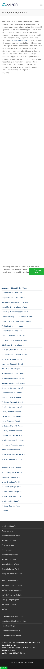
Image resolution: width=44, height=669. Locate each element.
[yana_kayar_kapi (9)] (2, 150)
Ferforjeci (5, 609)
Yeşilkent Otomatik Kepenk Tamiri (15, 350)
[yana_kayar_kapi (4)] (2, 112)
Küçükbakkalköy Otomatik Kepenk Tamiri (17, 317)
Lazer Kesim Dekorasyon (11, 635)
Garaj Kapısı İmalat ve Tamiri (13, 574)
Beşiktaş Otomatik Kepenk (12, 459)
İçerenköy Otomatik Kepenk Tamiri (15, 307)
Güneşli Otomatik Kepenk (11, 369)
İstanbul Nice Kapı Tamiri (11, 467)
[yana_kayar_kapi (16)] (2, 204)
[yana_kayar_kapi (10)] (2, 158)
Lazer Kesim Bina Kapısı (11, 631)
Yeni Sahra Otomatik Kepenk (13, 326)
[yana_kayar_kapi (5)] (2, 120)
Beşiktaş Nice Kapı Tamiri (11, 506)
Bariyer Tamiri (7, 550)
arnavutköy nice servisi (19, 40)
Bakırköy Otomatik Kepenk (12, 407)
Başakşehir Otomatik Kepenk (13, 440)
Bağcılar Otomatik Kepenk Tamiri (14, 354)
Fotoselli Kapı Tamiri (9, 540)
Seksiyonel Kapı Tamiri (10, 526)
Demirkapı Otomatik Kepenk (12, 364)
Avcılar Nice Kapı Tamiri (11, 482)
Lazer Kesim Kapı (8, 626)
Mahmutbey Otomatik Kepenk (13, 373)
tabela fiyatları (28, 662)
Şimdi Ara (3, 668)
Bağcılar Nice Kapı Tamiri (11, 487)
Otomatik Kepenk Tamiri (11, 536)
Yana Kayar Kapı (8, 545)
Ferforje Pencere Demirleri (12, 585)
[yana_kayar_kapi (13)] (2, 181)
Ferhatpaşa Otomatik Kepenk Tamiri (15, 302)
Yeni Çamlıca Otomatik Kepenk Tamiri (16, 321)
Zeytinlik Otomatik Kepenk (12, 435)
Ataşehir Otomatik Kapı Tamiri (13, 297)
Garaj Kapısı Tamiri (9, 531)
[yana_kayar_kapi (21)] (2, 235)
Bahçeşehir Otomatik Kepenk (13, 445)
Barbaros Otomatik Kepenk (12, 359)
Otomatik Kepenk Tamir (11, 564)
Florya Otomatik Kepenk (11, 421)
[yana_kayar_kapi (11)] (2, 166)
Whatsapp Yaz (37, 271)
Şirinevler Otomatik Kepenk (12, 393)
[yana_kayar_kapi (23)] (2, 250)
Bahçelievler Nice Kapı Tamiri (13, 491)
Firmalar (5, 511)
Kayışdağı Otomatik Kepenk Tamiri (15, 312)
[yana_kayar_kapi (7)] (2, 135)
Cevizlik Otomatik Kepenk (11, 416)
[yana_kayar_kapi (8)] (2, 143)
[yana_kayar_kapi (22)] (2, 243)
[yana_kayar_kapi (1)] (2, 81)
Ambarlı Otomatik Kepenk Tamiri (14, 335)
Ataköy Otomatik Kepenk (11, 412)
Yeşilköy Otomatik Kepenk (12, 431)
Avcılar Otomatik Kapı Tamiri (13, 293)
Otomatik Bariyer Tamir (10, 569)
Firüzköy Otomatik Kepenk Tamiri (14, 340)
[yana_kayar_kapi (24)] (2, 258)
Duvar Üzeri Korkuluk (10, 581)
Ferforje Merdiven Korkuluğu (12, 595)
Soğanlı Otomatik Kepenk (11, 397)
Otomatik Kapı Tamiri (10, 555)
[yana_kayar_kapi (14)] (2, 189)
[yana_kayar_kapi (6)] (2, 127)
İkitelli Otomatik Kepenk (11, 450)
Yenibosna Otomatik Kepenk (12, 402)
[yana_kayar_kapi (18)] (2, 212)
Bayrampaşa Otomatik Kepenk (13, 454)
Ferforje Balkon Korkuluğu (11, 590)
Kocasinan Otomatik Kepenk (12, 388)
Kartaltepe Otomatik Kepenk (12, 426)
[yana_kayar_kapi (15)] (2, 197)
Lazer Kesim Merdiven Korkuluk (14, 621)
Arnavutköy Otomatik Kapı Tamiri (14, 288)
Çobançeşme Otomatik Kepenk (13, 383)
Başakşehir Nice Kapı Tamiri (12, 501)
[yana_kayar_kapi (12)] (2, 174)
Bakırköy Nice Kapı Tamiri (11, 496)
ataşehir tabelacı (16, 662)
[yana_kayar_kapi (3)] (2, 104)
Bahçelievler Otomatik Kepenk (13, 378)
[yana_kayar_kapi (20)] (2, 227)
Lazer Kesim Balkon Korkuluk (13, 616)
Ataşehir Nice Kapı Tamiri (11, 477)
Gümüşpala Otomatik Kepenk (13, 345)
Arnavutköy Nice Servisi (12, 472)
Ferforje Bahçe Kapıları (10, 600)
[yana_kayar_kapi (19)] (2, 220)
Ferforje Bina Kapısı (9, 604)
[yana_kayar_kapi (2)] (2, 97)
